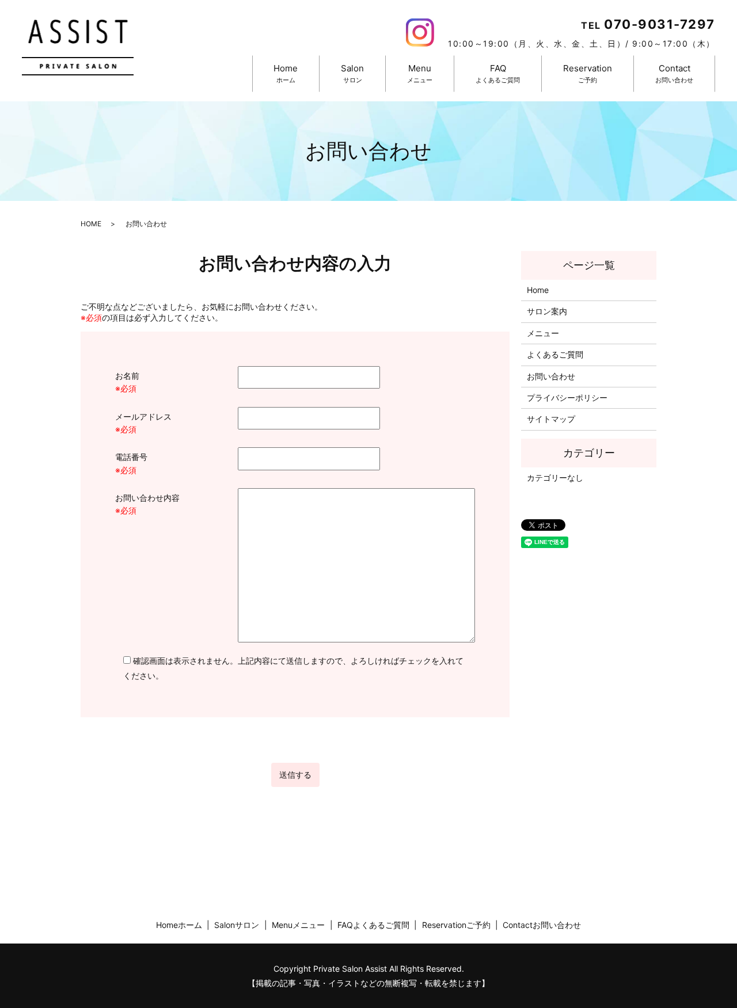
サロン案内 (547, 311)
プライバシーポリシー (567, 397)
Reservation (587, 73)
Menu (419, 73)
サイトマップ (551, 419)
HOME (91, 223)
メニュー (543, 333)
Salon (352, 73)
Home (285, 73)
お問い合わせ (551, 376)
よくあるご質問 (555, 354)
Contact (674, 73)
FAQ (498, 73)
